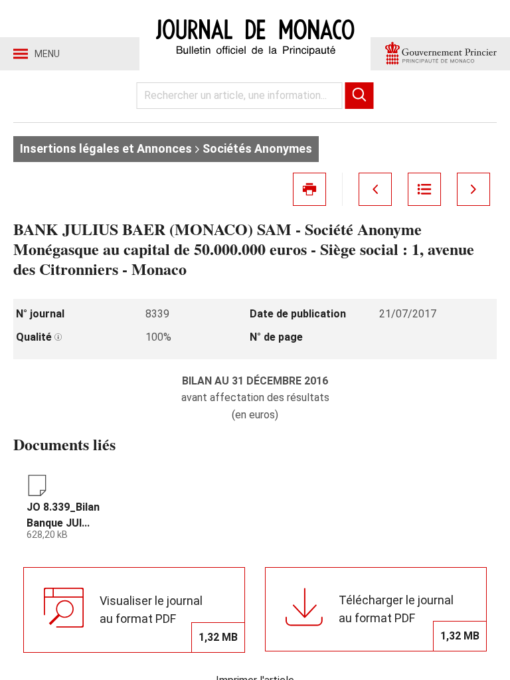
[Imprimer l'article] (309, 189)
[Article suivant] (473, 189)
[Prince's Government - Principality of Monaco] (440, 53)
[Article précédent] (375, 189)
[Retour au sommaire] (424, 189)
